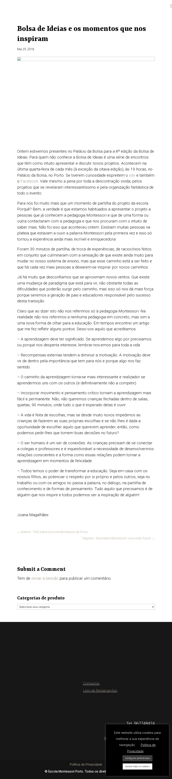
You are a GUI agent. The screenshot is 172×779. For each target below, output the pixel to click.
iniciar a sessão (45, 578)
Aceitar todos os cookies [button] (137, 766)
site (132, 175)
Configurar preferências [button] (137, 758)
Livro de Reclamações (100, 690)
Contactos (91, 683)
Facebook (29, 181)
